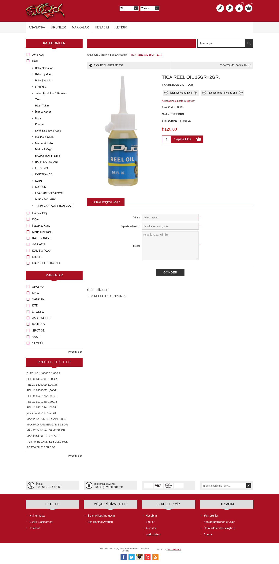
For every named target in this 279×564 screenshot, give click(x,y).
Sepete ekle (182, 139)
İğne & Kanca (43, 111)
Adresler (151, 528)
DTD (35, 305)
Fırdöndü (40, 86)
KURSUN (40, 186)
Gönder (170, 272)
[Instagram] (139, 557)
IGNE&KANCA (43, 174)
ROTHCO (38, 324)
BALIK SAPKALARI (46, 161)
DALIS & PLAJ (41, 250)
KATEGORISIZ (41, 238)
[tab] (106, 202)
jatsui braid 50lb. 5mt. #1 (41, 413)
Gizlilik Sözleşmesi (41, 521)
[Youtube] (147, 557)
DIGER (36, 256)
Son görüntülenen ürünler (219, 521)
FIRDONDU (42, 168)
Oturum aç (229, 8)
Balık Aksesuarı (44, 67)
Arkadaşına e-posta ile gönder (178, 100)
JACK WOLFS (41, 318)
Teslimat (34, 528)
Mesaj (136, 245)
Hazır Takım (42, 105)
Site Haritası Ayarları (100, 521)
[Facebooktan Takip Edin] (124, 557)
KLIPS (39, 180)
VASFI (36, 336)
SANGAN (38, 299)
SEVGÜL (38, 343)
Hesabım (151, 515)
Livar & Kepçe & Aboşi (48, 130)
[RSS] (155, 557)
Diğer (35, 219)
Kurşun (39, 124)
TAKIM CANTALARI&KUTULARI (54, 205)
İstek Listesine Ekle (181, 92)
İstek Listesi (153, 534)
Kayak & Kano (41, 225)
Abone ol (248, 485)
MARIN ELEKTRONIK (46, 263)
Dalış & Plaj (39, 213)
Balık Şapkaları (44, 80)
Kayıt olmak (220, 8)
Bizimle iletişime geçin (101, 515)
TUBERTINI (177, 114)
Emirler (150, 521)
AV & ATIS (38, 244)
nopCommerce (174, 549)
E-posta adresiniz (130, 226)
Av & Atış (38, 54)
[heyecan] (131, 557)
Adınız (136, 217)
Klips (38, 118)
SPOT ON (38, 330)
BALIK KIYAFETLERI (47, 155)
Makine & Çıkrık (44, 136)
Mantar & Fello (44, 143)
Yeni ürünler (211, 515)
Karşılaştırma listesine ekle (222, 92)
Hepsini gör (75, 351)
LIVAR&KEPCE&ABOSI (49, 193)
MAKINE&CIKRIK (45, 199)
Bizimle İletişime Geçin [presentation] (106, 201)
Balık (35, 60)
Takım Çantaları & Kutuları (51, 93)
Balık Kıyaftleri (43, 74)
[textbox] (221, 43)
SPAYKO (38, 286)
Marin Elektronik (42, 231)
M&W (35, 293)
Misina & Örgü (43, 149)
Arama (249, 43)
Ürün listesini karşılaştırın (219, 528)
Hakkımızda (37, 515)
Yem (37, 99)
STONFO (38, 311)
